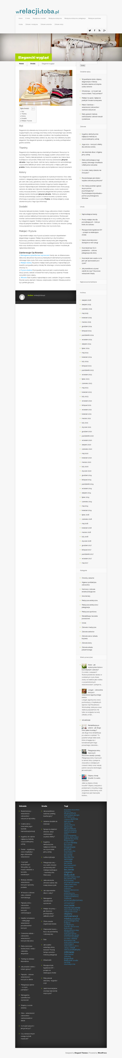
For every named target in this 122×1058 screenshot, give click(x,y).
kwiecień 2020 (87, 458)
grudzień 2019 (87, 475)
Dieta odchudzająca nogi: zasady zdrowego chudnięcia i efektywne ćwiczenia (92, 162)
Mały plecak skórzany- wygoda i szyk (50, 980)
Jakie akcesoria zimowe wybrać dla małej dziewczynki (50, 882)
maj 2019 (85, 506)
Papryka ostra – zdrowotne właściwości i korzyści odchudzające (26, 908)
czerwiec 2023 (87, 383)
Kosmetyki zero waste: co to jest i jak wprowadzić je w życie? (92, 260)
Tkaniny (24, 114)
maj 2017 (85, 563)
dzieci (76, 837)
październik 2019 (88, 484)
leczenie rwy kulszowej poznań (70, 880)
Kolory (24, 116)
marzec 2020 (86, 462)
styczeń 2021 (86, 427)
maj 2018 (85, 523)
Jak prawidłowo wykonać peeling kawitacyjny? (49, 813)
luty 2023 (85, 396)
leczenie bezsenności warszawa (70, 865)
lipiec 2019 (85, 497)
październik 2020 (88, 436)
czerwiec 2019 (87, 502)
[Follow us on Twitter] (89, 30)
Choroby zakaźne (88, 578)
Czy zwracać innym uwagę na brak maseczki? (28, 1036)
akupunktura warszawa (70, 814)
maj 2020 (85, 453)
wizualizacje (86, 720)
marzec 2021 (86, 418)
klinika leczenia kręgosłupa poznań (70, 845)
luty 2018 (85, 537)
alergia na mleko (71, 816)
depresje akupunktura (70, 828)
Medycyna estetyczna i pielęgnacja (75, 18)
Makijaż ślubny (26, 263)
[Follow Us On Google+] (104, 30)
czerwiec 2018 (87, 519)
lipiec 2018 (85, 515)
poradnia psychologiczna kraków (72, 921)
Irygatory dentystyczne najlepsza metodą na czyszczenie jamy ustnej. (90, 136)
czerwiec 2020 (87, 449)
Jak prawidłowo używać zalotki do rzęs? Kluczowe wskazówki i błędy (91, 271)
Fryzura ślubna (26, 270)
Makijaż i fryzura (27, 120)
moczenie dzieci (69, 903)
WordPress (102, 1053)
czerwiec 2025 (87, 309)
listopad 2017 (86, 550)
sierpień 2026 (86, 300)
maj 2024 (85, 353)
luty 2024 (85, 361)
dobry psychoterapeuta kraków (70, 835)
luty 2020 (85, 466)
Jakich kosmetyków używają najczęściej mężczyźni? (50, 991)
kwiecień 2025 (87, 318)
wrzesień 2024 (87, 339)
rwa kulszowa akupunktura (71, 928)
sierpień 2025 (86, 304)
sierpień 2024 (86, 344)
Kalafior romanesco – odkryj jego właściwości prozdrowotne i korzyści (28, 923)
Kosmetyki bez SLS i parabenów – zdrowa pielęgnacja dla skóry (89, 250)
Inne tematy (86, 596)
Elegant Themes (81, 1053)
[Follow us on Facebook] (94, 30)
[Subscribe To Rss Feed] (99, 30)
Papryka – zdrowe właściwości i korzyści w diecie (27, 977)
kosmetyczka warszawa (69, 852)
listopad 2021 (86, 405)
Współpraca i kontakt (39, 18)
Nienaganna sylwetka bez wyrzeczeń (34, 255)
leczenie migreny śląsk (72, 877)
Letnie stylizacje (49, 857)
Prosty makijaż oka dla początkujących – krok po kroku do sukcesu (91, 222)
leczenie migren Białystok (69, 872)
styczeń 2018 (86, 541)
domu (72, 837)
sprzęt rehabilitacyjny (70, 934)
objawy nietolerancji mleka (71, 916)
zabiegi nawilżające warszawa (71, 944)
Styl (22, 111)
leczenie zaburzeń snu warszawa (71, 884)
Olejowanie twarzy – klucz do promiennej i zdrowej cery (50, 931)
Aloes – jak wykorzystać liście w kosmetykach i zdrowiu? (92, 667)
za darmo (76, 946)
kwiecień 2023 (87, 392)
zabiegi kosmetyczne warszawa (70, 940)
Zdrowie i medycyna (31, 24)
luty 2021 (85, 423)
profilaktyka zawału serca (69, 926)
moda (75, 912)
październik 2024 (88, 335)
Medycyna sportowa (94, 18)
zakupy (66, 948)
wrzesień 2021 (87, 410)
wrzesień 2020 (87, 440)
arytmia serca (71, 820)
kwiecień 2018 (87, 528)
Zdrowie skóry (59, 24)
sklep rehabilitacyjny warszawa (71, 931)
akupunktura (67, 810)
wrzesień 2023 (87, 375)
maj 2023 (85, 388)
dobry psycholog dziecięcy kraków (70, 831)
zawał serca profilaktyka (72, 948)
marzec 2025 (86, 322)
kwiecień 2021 (87, 414)
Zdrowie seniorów (46, 24)
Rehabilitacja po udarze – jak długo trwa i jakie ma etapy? (91, 727)
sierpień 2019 (86, 493)
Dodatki (24, 118)
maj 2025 (85, 313)
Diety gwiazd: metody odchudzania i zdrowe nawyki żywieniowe (92, 116)
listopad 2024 (87, 331)
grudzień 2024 (87, 326)
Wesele (24, 277)
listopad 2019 (86, 480)
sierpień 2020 (86, 445)
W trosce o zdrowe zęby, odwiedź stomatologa (27, 895)
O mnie (27, 18)
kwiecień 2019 (87, 510)
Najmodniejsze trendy (89, 214)
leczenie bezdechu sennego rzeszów (69, 858)
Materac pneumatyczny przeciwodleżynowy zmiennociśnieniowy (71, 894)
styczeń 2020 (86, 471)
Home (20, 18)
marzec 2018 (86, 532)
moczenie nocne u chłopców (72, 911)
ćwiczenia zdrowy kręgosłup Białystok (68, 957)
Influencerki (47, 960)
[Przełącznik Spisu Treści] (32, 108)
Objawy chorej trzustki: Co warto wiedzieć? (91, 778)
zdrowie (69, 952)
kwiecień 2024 (87, 357)
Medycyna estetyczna (55, 18)
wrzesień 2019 (87, 488)
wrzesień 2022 (87, 401)
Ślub (45, 939)
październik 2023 (88, 370)
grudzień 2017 (87, 545)
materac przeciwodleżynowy (73, 899)
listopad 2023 (86, 366)
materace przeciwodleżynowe (71, 889)
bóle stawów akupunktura (69, 823)
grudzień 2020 (87, 431)
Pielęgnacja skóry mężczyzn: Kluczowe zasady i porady (91, 753)
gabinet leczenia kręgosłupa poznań (71, 841)
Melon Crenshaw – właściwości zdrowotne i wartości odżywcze (90, 107)
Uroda (21, 24)
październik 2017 (87, 554)
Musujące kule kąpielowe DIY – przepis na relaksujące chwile (92, 232)
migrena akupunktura (69, 902)
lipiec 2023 (85, 379)
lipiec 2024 (85, 348)
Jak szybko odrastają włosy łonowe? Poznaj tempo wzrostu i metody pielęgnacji (50, 950)
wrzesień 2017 (87, 558)
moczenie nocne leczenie (72, 906)
